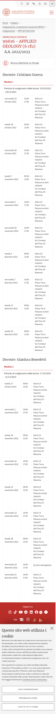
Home (5, 23)
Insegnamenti (8, 31)
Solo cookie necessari (28, 689)
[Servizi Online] (34, 4)
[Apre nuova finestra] (10, 612)
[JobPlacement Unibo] (34, 619)
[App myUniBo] (22, 619)
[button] (45, 12)
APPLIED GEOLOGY (26, 31)
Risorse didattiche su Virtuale (24, 63)
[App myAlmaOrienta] (28, 619)
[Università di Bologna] (18, 12)
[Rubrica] (28, 4)
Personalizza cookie (28, 698)
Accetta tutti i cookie (28, 707)
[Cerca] (22, 4)
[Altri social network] (46, 612)
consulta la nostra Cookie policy (34, 679)
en (52, 3)
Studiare (14, 23)
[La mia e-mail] (45, 4)
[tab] (52, 4)
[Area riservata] (40, 4)
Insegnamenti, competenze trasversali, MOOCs (23, 27)
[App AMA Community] (40, 619)
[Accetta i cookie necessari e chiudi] (52, 628)
